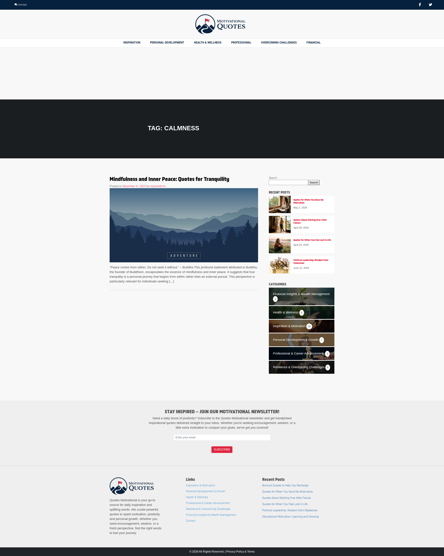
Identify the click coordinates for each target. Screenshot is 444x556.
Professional (241, 42)
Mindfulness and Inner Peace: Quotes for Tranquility (169, 179)
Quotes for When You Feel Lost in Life (285, 504)
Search (273, 178)
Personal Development (167, 42)
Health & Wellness (207, 42)
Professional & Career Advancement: (208, 503)
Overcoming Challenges (279, 42)
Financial (313, 42)
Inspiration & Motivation (200, 485)
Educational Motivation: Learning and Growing (290, 516)
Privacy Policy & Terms (240, 551)
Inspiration (131, 42)
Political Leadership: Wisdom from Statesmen (290, 510)
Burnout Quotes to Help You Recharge (285, 485)
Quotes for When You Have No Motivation (287, 491)
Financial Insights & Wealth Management (211, 514)
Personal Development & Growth (205, 491)
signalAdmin (158, 186)
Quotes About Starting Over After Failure (286, 498)
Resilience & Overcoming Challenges (208, 509)
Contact (22, 4)
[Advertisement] (222, 73)
